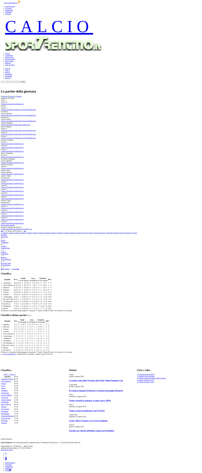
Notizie (7, 53)
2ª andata (10, 233)
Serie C (7, 70)
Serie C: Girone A (10, 374)
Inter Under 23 (6, 404)
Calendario (9, 104)
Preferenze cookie (7, 450)
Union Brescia (6, 381)
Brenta (3, 240)
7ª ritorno (108, 233)
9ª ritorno (120, 233)
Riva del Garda (6, 263)
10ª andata (58, 233)
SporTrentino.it (10, 6)
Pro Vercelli (5, 409)
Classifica (16, 104)
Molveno (4, 257)
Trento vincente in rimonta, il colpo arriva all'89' (90, 400)
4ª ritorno (90, 233)
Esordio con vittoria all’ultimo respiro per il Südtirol (91, 431)
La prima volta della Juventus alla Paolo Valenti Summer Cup (96, 380)
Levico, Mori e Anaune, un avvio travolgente (88, 421)
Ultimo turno (9, 57)
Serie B (7, 68)
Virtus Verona (5, 418)
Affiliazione (9, 10)
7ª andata (40, 233)
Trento (3, 388)
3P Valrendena (5, 265)
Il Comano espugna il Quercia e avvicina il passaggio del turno (96, 390)
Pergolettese (5, 414)
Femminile (8, 76)
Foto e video (9, 61)
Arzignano (4, 397)
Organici (26, 110)
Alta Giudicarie (6, 259)
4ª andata (22, 233)
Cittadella (4, 390)
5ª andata (28, 233)
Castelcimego (5, 248)
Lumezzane (5, 393)
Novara (3, 407)
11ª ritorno (133, 233)
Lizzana (3, 252)
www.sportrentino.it (9, 354)
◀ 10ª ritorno (5, 269)
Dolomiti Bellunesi (7, 416)
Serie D (7, 72)
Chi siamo (8, 8)
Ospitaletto (4, 411)
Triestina (4, 423)
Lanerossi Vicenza (7, 379)
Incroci (21, 104)
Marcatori (32, 110)
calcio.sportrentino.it (10, 3)
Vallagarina (4, 254)
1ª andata (4, 233)
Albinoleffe (5, 402)
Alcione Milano (6, 395)
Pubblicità (8, 12)
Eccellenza (8, 74)
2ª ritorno (77, 233)
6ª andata (34, 233)
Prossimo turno (10, 59)
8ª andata (46, 233)
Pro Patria (4, 421)
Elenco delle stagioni (8, 225)
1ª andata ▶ (15, 269)
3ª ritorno (84, 233)
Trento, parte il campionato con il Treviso (87, 411)
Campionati (9, 55)
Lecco (3, 386)
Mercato (8, 63)
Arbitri (26, 229)
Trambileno (4, 242)
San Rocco (4, 237)
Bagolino (4, 235)
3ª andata (16, 233)
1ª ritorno (71, 233)
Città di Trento (10, 65)
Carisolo (3, 246)
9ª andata (52, 233)
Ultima (3, 104)
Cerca (30, 229)
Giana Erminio (6, 400)
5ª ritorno (96, 233)
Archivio (8, 14)
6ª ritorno (102, 233)
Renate (3, 384)
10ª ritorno (126, 233)
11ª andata (65, 233)
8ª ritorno (114, 233)
